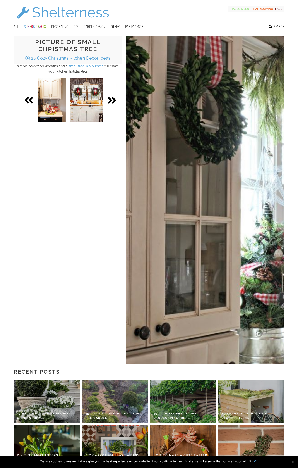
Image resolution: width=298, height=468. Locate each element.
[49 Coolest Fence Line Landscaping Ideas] (183, 401)
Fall (278, 8)
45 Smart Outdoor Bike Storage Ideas (244, 416)
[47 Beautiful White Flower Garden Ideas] (47, 401)
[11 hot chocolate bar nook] (52, 100)
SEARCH (279, 26)
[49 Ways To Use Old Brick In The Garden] (115, 401)
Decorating (59, 26)
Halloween (240, 8)
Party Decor (134, 26)
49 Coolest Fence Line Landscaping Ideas (175, 416)
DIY (76, 26)
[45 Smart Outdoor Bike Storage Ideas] (251, 401)
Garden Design (94, 26)
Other (115, 26)
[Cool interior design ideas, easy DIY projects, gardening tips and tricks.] (63, 21)
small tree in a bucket (86, 66)
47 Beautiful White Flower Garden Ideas (44, 416)
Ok (256, 461)
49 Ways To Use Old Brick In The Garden (112, 416)
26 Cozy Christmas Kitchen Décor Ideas (70, 58)
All (16, 26)
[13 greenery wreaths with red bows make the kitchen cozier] (86, 100)
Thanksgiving (262, 8)
